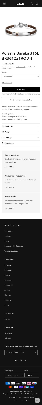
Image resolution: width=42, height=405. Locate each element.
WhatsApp (8, 333)
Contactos (8, 231)
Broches (7, 300)
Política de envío (29, 397)
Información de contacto (22, 401)
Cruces (7, 275)
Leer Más (8, 167)
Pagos (6, 241)
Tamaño (4, 72)
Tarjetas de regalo (11, 251)
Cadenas (7, 270)
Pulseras (7, 265)
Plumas (7, 305)
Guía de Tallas (7, 82)
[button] (4, 3)
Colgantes (8, 285)
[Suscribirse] (34, 352)
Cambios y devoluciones (13, 246)
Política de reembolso (16, 394)
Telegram (8, 338)
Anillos (7, 290)
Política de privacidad (32, 394)
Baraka (7, 319)
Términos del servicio (15, 397)
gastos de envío (21, 67)
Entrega (7, 236)
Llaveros (7, 295)
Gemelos (7, 280)
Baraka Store (19, 391)
